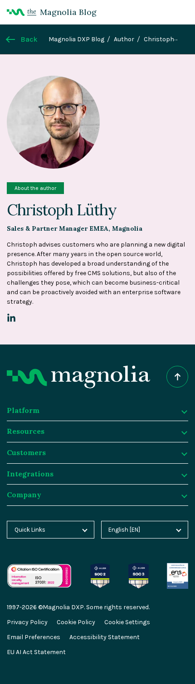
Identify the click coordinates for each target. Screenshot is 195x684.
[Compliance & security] (100, 568)
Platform (23, 410)
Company (24, 494)
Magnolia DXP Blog (76, 39)
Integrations (30, 473)
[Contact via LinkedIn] (11, 318)
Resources (25, 431)
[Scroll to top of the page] (177, 377)
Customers (26, 452)
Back (29, 39)
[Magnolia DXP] (78, 377)
